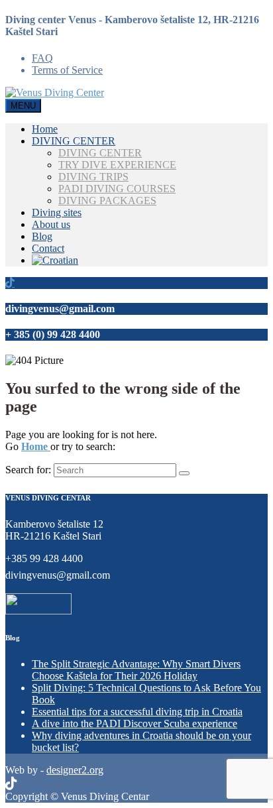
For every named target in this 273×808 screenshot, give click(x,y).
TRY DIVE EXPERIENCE (117, 164)
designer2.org (74, 770)
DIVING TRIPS (93, 176)
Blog (42, 236)
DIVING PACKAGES (107, 200)
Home (45, 129)
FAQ (42, 58)
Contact (48, 248)
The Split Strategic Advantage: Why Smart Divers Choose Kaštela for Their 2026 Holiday (136, 669)
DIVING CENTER (73, 140)
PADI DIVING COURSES (117, 188)
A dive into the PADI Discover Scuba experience (134, 723)
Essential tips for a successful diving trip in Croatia (137, 711)
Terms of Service (67, 70)
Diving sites (57, 212)
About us (51, 224)
